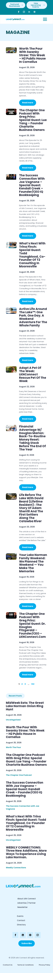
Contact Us (7, 965)
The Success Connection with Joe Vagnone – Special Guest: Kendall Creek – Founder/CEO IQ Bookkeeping (32, 185)
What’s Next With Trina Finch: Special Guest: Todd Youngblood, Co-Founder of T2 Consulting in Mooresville (32, 255)
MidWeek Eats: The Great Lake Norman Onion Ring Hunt (25, 706)
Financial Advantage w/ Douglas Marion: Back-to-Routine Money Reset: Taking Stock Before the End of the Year (32, 438)
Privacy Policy (44, 965)
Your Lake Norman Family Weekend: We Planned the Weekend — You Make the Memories (33, 563)
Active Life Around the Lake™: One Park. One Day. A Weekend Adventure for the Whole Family (33, 317)
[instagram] (24, 12)
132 (32, 684)
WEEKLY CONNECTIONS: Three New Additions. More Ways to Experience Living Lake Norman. (26, 852)
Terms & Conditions (25, 965)
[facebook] (18, 12)
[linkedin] (29, 12)
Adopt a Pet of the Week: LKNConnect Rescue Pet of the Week (32, 374)
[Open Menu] (45, 19)
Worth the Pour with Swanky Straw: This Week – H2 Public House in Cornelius (32, 55)
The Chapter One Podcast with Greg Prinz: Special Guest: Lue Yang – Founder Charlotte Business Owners (33, 120)
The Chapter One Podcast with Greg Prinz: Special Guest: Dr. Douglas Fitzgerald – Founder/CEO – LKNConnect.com (32, 625)
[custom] (34, 12)
